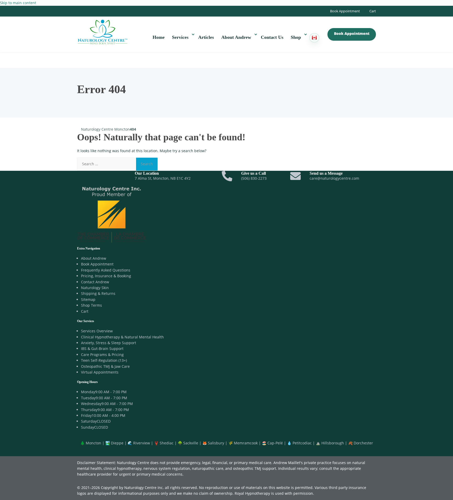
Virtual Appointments (99, 372)
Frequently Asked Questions (105, 270)
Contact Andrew (95, 281)
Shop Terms (91, 305)
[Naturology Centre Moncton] (102, 31)
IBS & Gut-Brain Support (102, 348)
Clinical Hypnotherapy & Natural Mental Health (122, 336)
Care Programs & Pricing (102, 354)
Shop (296, 37)
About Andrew (236, 37)
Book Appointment (345, 11)
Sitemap (88, 299)
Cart (372, 11)
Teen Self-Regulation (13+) (104, 360)
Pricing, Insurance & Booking (106, 275)
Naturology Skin (95, 287)
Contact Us (272, 37)
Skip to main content (18, 2)
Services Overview (97, 330)
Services (180, 37)
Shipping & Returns (98, 293)
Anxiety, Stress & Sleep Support (108, 342)
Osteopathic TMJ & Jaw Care (105, 366)
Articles (206, 37)
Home (159, 37)
